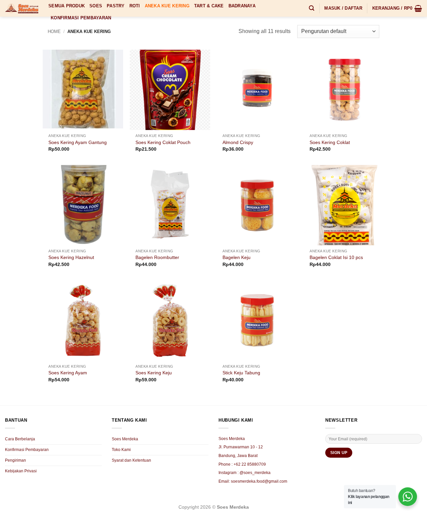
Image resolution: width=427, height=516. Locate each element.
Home (54, 31)
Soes (95, 5)
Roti (134, 5)
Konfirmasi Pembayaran (81, 17)
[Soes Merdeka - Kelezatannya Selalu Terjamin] (21, 8)
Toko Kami (121, 449)
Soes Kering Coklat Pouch (162, 142)
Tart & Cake (209, 5)
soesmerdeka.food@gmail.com (259, 481)
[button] (311, 8)
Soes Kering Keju (153, 372)
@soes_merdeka (255, 472)
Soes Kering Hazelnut (71, 257)
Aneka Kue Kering (167, 5)
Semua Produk (66, 5)
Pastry (116, 5)
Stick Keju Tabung (241, 372)
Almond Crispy (238, 142)
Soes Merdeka (125, 439)
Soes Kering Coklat (330, 142)
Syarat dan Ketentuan (131, 460)
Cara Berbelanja (20, 439)
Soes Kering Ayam (67, 372)
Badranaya (242, 5)
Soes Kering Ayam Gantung (77, 142)
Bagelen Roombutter (157, 257)
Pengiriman (15, 460)
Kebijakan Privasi (21, 471)
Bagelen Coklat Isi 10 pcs (336, 257)
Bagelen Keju (237, 257)
